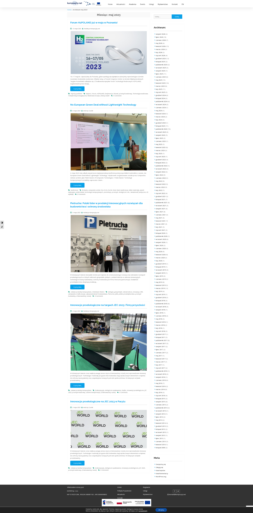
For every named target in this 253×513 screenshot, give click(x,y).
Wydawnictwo (163, 4)
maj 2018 (159, 319)
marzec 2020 (160, 258)
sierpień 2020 (160, 242)
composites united (94, 190)
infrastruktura (127, 292)
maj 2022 (159, 181)
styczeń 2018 (160, 331)
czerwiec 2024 (161, 108)
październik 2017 (161, 340)
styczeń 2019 (160, 294)
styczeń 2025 (160, 92)
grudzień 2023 (161, 123)
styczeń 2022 (160, 193)
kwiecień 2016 (161, 386)
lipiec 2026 (159, 37)
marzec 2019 (160, 288)
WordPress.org (161, 477)
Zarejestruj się (161, 464)
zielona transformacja (93, 392)
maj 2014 (159, 420)
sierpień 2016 (160, 377)
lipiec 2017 (159, 350)
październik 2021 (161, 202)
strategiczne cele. (124, 192)
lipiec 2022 (159, 175)
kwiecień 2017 (161, 359)
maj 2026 (159, 43)
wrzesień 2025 (161, 68)
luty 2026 (159, 52)
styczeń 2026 (160, 55)
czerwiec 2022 (161, 178)
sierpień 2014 (160, 414)
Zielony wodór (105, 96)
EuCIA (110, 190)
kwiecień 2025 (161, 83)
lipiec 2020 (159, 245)
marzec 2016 (160, 389)
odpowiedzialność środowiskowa (96, 294)
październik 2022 (161, 166)
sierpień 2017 (160, 346)
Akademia (132, 4)
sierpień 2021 (160, 209)
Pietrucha (111, 294)
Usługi (151, 4)
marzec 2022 (160, 187)
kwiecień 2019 (161, 285)
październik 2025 (161, 65)
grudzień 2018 (161, 297)
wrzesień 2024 (161, 104)
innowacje (136, 292)
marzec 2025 (160, 86)
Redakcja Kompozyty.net (92, 29)
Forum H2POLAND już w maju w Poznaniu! (94, 22)
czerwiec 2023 (161, 141)
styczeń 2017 (160, 368)
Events (142, 4)
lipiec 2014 (159, 417)
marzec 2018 (160, 325)
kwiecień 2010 (161, 445)
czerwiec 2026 (161, 40)
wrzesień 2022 (161, 169)
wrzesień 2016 (161, 374)
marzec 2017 (160, 362)
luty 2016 (159, 392)
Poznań (115, 94)
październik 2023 (161, 129)
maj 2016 (159, 383)
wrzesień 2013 (161, 432)
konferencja (109, 94)
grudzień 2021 (161, 196)
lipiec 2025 (159, 74)
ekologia (110, 292)
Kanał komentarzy (162, 473)
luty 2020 (159, 261)
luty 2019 (159, 291)
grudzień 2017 (161, 334)
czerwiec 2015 (161, 405)
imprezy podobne (76, 94)
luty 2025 (159, 89)
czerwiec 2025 (161, 77)
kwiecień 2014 (161, 423)
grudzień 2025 (161, 58)
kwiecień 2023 (161, 147)
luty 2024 (159, 120)
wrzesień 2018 (161, 307)
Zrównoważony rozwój (83, 296)
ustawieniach (143, 511)
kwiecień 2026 (161, 46)
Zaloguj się (159, 467)
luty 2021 (159, 227)
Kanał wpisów (160, 470)
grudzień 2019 (161, 264)
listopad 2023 (160, 126)
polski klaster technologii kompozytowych (89, 192)
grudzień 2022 (161, 160)
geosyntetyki (118, 292)
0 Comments (117, 96)
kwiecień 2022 (161, 184)
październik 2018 (161, 304)
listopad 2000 (160, 448)
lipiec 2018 (159, 313)
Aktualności (120, 4)
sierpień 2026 (160, 34)
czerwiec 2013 (161, 441)
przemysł (115, 192)
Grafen (124, 390)
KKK (141, 292)
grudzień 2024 (161, 95)
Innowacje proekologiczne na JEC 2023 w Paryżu (97, 401)
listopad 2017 (160, 337)
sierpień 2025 (160, 71)
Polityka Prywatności (124, 491)
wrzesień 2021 (161, 206)
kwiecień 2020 (161, 255)
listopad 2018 (160, 301)
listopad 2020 (160, 233)
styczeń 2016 (160, 395)
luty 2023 (159, 153)
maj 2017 (159, 356)
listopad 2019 (160, 267)
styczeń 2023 (160, 157)
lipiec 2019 (159, 276)
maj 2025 (159, 80)
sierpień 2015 (160, 402)
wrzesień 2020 (161, 239)
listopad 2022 (160, 163)
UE (147, 192)
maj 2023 (159, 144)
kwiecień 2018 (161, 322)
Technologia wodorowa (140, 94)
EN (183, 4)
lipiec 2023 (159, 138)
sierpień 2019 (160, 273)
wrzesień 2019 (161, 270)
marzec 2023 (160, 150)
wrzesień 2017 (161, 343)
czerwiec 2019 (161, 279)
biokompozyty (99, 390)
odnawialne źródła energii (76, 294)
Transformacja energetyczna (77, 96)
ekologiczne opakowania (113, 390)
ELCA (105, 190)
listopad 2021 (160, 199)
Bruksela (85, 190)
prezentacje (107, 192)
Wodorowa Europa (93, 96)
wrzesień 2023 (161, 132)
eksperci (88, 94)
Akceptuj (161, 510)
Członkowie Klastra (98, 292)
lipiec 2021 (159, 212)
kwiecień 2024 (161, 114)
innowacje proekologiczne (135, 390)
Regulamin (146, 487)
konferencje (74, 190)
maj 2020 (159, 251)
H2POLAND (100, 94)
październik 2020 (161, 236)
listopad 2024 (160, 98)
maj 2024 (159, 111)
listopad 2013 (160, 429)
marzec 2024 (160, 117)
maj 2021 (159, 218)
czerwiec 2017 (161, 353)
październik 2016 (161, 371)
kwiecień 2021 (161, 221)
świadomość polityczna (138, 192)
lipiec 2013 (159, 438)
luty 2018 (159, 328)
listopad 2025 (160, 62)
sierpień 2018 (160, 310)
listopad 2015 (160, 399)
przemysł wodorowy (125, 94)
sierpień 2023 (160, 135)
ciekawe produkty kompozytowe (81, 292)
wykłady (71, 194)
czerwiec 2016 (161, 380)
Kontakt (175, 4)
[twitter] (178, 491)
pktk (116, 294)
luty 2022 (159, 190)
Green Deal (116, 190)
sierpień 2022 (160, 172)
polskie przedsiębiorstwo (127, 294)
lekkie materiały (134, 190)
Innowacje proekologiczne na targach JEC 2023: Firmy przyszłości (107, 305)
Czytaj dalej (77, 89)
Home (110, 4)
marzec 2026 (160, 49)
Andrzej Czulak (88, 111)
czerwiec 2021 (161, 215)
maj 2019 (159, 282)
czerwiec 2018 (161, 316)
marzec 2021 (160, 224)
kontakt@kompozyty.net (177, 494)
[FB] (174, 491)
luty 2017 (159, 365)
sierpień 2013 (160, 435)
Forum (94, 94)
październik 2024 (161, 101)
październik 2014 (161, 408)
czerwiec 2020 (161, 248)
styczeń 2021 (160, 230)
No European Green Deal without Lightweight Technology (103, 104)
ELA (102, 190)
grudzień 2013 (161, 426)
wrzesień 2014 (161, 411)
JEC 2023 (142, 468)
